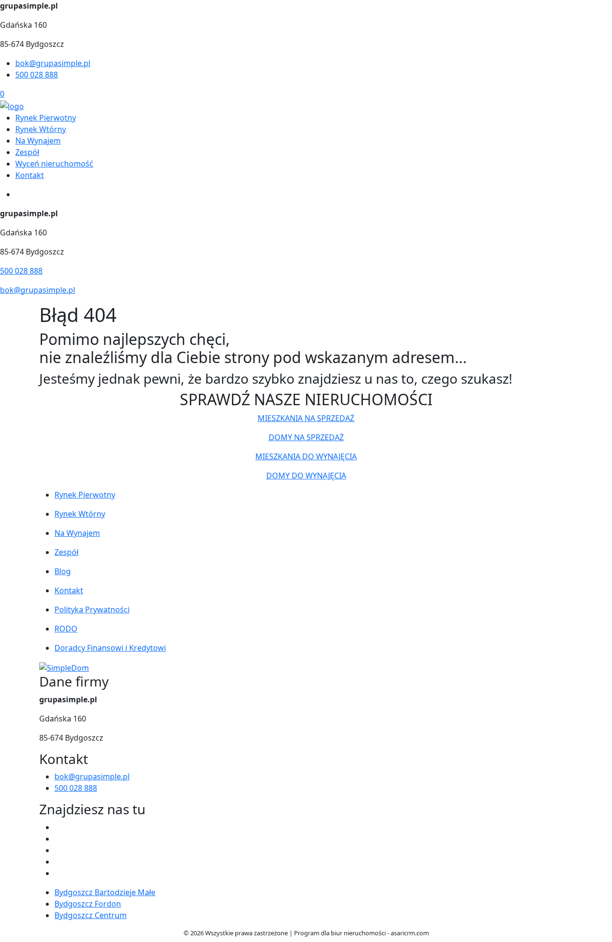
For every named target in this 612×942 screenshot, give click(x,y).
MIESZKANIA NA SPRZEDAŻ (306, 418)
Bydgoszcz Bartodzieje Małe (105, 892)
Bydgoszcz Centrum (91, 915)
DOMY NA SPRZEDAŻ (306, 437)
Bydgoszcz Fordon (88, 903)
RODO (66, 628)
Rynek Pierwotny (45, 117)
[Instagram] (58, 861)
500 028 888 (36, 74)
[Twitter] (58, 838)
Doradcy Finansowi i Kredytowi (110, 648)
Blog (63, 571)
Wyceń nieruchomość (54, 163)
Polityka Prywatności (92, 609)
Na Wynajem (38, 140)
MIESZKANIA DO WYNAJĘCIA (306, 456)
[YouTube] (58, 850)
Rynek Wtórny (40, 129)
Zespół (27, 152)
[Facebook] (58, 827)
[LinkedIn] (58, 873)
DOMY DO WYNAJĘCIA (306, 475)
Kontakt (29, 175)
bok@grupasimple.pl (52, 63)
